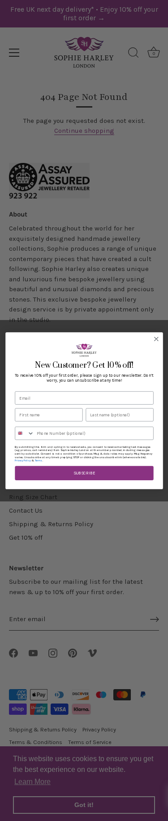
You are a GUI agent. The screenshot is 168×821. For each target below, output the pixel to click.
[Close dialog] (156, 338)
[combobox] (24, 433)
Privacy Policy (22, 460)
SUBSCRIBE (84, 472)
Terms (38, 460)
